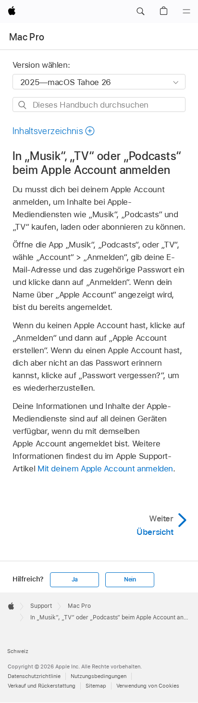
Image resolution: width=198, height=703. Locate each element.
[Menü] (186, 11)
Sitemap (96, 685)
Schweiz (17, 651)
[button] (140, 11)
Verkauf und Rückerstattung (41, 685)
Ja (75, 579)
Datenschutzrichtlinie (34, 676)
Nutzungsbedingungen (98, 676)
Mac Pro (26, 37)
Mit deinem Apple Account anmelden (105, 468)
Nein (130, 579)
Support (41, 606)
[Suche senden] (23, 105)
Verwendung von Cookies (147, 685)
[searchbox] (99, 104)
